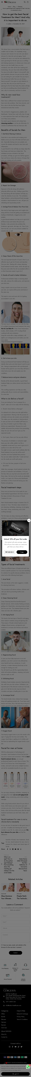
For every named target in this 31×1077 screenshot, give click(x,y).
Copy (22, 552)
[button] (29, 520)
